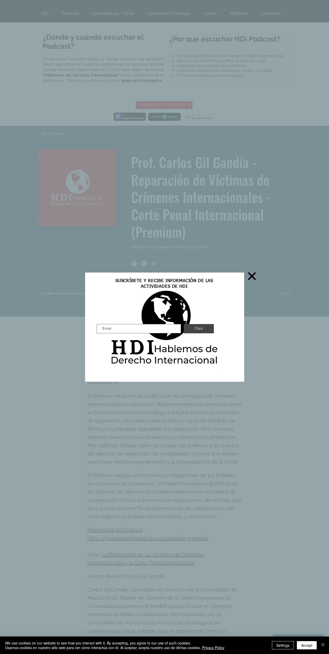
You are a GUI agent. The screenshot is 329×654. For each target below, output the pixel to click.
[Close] (323, 645)
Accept (306, 645)
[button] (252, 276)
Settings (282, 645)
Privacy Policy (213, 647)
